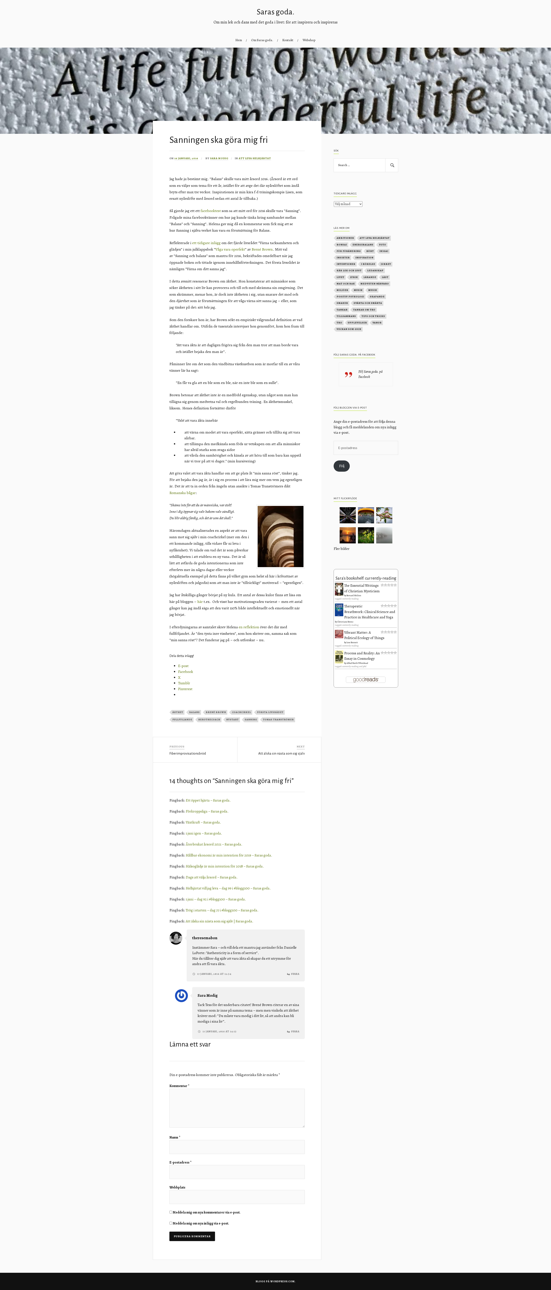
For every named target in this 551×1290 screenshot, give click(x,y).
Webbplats (177, 1187)
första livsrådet (270, 712)
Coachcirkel (241, 712)
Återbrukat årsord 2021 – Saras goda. (214, 844)
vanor (377, 322)
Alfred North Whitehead (357, 663)
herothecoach (209, 719)
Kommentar (179, 1086)
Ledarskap (375, 270)
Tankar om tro (364, 309)
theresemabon (204, 938)
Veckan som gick (349, 329)
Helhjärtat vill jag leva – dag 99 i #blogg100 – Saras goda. (228, 888)
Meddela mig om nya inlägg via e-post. (201, 1223)
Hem (238, 40)
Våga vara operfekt (230, 249)
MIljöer (342, 290)
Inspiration (364, 257)
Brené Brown (262, 249)
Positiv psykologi (350, 296)
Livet (340, 277)
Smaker (342, 303)
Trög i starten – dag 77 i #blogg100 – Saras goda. (222, 910)
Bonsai (342, 244)
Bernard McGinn (354, 595)
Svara (295, 974)
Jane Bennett (352, 642)
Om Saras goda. (262, 40)
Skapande (377, 296)
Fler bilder (342, 548)
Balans (194, 712)
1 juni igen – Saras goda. (204, 833)
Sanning (251, 719)
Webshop (309, 40)
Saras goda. (275, 12)
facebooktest (211, 210)
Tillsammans (346, 316)
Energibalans (363, 244)
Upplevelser (357, 322)
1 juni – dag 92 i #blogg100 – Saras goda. (216, 899)
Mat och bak (346, 283)
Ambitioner (345, 238)
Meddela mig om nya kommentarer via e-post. (206, 1212)
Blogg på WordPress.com (275, 1281)
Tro (339, 322)
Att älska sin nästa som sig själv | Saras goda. (219, 921)
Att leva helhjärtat (255, 158)
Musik (358, 290)
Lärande (370, 277)
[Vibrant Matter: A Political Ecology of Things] (339, 637)
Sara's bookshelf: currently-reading (366, 578)
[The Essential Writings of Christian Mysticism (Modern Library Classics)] (339, 594)
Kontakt (287, 40)
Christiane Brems (345, 621)
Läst (385, 277)
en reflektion (249, 627)
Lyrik (354, 277)
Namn (174, 1137)
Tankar (342, 309)
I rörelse (368, 264)
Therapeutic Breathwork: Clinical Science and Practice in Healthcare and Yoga (369, 612)
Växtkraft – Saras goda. (203, 822)
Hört (370, 251)
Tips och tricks (373, 316)
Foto (382, 244)
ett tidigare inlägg (206, 242)
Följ (341, 465)
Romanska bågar (182, 492)
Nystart (232, 719)
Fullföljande (182, 719)
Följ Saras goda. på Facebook (354, 354)
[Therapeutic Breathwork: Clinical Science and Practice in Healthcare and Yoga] (339, 615)
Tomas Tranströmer (278, 719)
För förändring (349, 251)
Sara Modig (219, 158)
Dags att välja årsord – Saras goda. (212, 877)
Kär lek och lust (349, 270)
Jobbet (386, 264)
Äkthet (177, 712)
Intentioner (346, 264)
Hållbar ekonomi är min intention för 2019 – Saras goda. (229, 855)
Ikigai (383, 251)
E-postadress (180, 1162)
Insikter (343, 257)
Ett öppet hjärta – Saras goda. (208, 800)
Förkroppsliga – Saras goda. (207, 811)
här (200, 601)
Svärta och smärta (368, 303)
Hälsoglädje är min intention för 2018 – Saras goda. (225, 866)
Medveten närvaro (375, 283)
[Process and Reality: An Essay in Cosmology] (339, 662)
